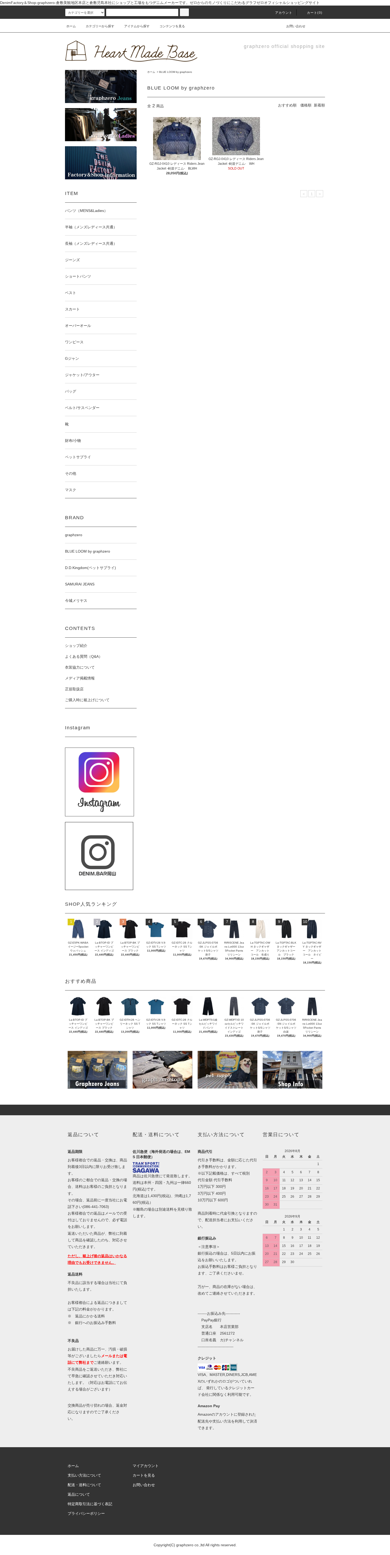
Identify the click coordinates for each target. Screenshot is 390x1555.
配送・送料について (84, 1485)
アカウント (284, 13)
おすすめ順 (287, 105)
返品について (79, 1494)
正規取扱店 (74, 689)
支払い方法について (84, 1475)
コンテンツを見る (172, 26)
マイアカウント (146, 1466)
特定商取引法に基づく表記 (90, 1504)
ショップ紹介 (76, 645)
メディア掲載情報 (80, 678)
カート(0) (314, 13)
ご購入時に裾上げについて (87, 700)
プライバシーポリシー (86, 1513)
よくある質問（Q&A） (83, 656)
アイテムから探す (137, 26)
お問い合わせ (295, 26)
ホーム (71, 26)
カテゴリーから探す (100, 26)
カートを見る (144, 1475)
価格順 (305, 105)
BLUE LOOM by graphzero (175, 71)
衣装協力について (80, 667)
